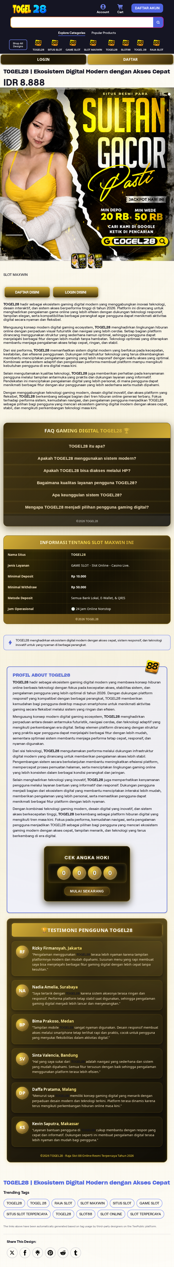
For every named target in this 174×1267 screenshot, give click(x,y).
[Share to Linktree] (37, 1252)
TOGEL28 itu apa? (87, 446)
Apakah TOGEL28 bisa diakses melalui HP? (87, 470)
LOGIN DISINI (75, 292)
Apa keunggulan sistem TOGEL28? (87, 495)
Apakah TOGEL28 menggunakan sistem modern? (87, 458)
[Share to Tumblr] (75, 1252)
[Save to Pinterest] (50, 1252)
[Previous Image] (3, 175)
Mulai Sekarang (87, 891)
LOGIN (43, 59)
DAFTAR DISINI (27, 292)
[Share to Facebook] (24, 1252)
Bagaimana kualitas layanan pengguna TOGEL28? (87, 483)
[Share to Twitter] (12, 1252)
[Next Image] (170, 175)
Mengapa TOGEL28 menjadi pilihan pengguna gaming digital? (87, 507)
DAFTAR (130, 59)
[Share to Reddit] (63, 1252)
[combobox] (82, 22)
